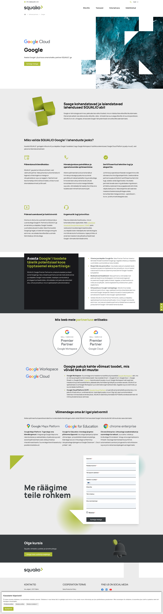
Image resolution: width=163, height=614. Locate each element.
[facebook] (161, 304)
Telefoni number (91, 479)
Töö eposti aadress (92, 473)
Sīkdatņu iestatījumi (32, 604)
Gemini (87, 380)
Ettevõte (89, 487)
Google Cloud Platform (98, 390)
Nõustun (91, 512)
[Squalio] (33, 8)
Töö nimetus (90, 494)
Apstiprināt (8, 608)
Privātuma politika (8, 604)
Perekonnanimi (91, 466)
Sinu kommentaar (92, 501)
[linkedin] (161, 307)
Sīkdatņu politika (20, 604)
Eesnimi (88, 459)
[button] (89, 483)
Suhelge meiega (96, 520)
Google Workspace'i (125, 376)
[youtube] (161, 309)
